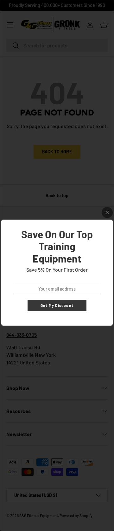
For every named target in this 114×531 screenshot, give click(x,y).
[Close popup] (107, 212)
